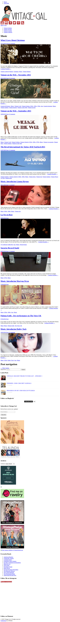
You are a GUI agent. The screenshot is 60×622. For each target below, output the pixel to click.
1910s (30, 142)
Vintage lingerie (13, 107)
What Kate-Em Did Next (10, 575)
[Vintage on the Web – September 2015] (26, 134)
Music (20, 71)
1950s (38, 106)
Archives (3, 463)
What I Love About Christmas (13, 40)
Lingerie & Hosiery (5, 106)
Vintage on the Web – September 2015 (16, 111)
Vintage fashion (4, 107)
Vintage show (8, 178)
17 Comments (9, 392)
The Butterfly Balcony (9, 571)
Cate (7, 43)
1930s (35, 106)
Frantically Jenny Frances (10, 561)
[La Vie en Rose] (26, 238)
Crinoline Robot (8, 559)
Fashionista (3, 620)
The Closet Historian (9, 572)
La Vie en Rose (7, 215)
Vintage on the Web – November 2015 (16, 75)
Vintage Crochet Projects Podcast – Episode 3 (24, 376)
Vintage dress (32, 176)
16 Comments (9, 377)
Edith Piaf (10, 244)
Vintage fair (39, 176)
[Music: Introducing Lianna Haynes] (26, 204)
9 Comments (12, 43)
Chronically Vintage (9, 558)
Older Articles (5, 368)
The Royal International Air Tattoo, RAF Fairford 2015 (23, 147)
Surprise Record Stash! (10, 248)
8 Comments (12, 78)
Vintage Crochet (8, 30)
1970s (37, 142)
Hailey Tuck (11, 360)
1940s (19, 176)
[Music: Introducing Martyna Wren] (26, 304)
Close (5, 25)
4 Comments (12, 114)
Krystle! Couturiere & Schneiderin (12, 562)
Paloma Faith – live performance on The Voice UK (21, 316)
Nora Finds (6, 565)
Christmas (16, 71)
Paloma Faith (11, 325)
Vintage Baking (27, 71)
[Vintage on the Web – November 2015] (26, 98)
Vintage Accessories (48, 142)
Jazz (42, 106)
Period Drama (23, 244)
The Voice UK (18, 325)
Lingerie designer (48, 106)
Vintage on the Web (22, 107)
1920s (31, 106)
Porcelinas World (8, 567)
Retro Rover (7, 568)
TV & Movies (4, 244)
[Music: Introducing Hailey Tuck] (26, 352)
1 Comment (12, 184)
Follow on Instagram (7, 581)
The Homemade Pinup (9, 574)
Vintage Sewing (8, 29)
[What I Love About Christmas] (26, 63)
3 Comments (12, 150)
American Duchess (8, 557)
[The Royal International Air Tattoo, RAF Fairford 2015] (26, 170)
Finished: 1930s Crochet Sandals (19, 383)
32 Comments (9, 385)
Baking (11, 71)
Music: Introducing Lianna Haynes (15, 181)
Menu (2, 25)
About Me (6, 3)
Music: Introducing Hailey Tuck (13, 329)
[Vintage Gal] (24, 20)
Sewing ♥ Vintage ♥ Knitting (11, 569)
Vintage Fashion (8, 28)
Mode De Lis (7, 564)
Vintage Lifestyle (8, 32)
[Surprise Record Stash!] (26, 271)
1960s (9, 211)
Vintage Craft (17, 106)
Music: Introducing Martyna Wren (15, 281)
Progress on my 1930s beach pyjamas (21, 390)
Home (5, 2)
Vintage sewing (31, 107)
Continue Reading (6, 69)
